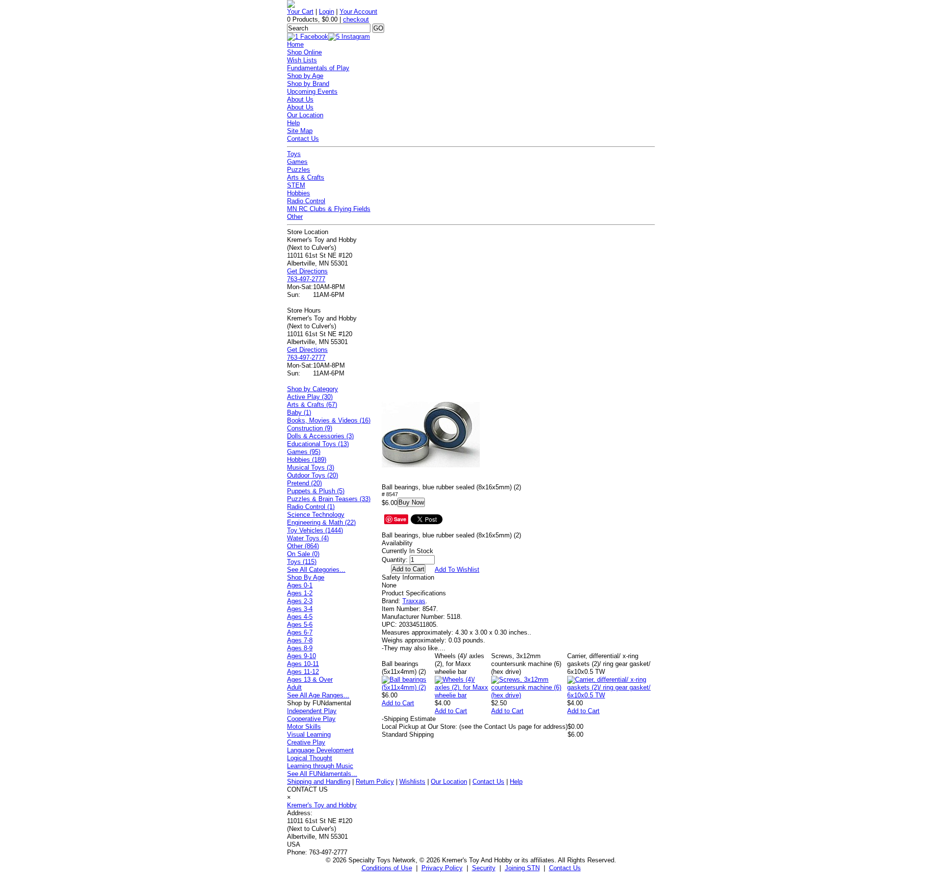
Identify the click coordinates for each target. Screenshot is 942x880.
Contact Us (303, 138)
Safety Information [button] (408, 577)
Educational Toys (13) (318, 444)
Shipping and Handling (318, 781)
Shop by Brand (308, 83)
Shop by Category (312, 389)
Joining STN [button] (522, 868)
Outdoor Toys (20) (312, 475)
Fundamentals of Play (318, 68)
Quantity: (395, 559)
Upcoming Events (312, 91)
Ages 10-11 (303, 663)
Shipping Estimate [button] (409, 718)
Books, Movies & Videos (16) (328, 420)
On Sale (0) (303, 554)
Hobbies (298, 193)
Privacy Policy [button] (442, 868)
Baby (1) (299, 412)
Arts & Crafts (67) (312, 404)
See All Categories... (316, 569)
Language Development (320, 750)
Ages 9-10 (301, 656)
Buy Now (411, 502)
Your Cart (300, 11)
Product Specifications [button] (414, 593)
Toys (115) (301, 561)
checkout (356, 19)
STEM (296, 185)
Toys (294, 154)
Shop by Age (305, 76)
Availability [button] (397, 543)
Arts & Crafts (305, 177)
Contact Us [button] (565, 868)
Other (295, 216)
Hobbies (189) (306, 459)
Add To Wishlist (457, 569)
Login (326, 11)
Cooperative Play (311, 718)
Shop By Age (305, 577)
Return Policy (375, 781)
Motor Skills (304, 726)
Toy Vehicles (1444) (315, 530)
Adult (294, 687)
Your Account (358, 11)
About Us (300, 99)
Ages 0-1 (300, 585)
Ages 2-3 (300, 601)
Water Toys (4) (308, 538)
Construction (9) (309, 428)
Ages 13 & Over (310, 679)
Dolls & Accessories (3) (320, 436)
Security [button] (484, 868)
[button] (431, 434)
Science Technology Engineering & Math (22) (321, 518)
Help (293, 123)
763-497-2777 (306, 279)
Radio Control (306, 201)
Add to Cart (398, 703)
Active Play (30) (310, 396)
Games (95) (303, 451)
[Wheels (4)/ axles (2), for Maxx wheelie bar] (463, 695)
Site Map (300, 130)
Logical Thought (309, 758)
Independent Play (312, 711)
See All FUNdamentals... (322, 773)
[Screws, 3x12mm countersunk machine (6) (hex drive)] (529, 695)
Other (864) (303, 546)
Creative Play (306, 742)
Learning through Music (320, 766)
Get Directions (307, 271)
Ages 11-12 (303, 671)
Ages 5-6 (300, 624)
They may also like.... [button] (413, 648)
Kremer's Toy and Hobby (322, 805)
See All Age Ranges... (318, 695)
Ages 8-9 (300, 648)
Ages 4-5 (300, 616)
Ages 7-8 (300, 640)
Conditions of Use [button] (387, 868)
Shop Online (304, 52)
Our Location (305, 115)
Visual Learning (309, 734)
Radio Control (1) (311, 506)
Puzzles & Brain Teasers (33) (328, 499)
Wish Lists (302, 60)
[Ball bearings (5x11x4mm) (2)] (408, 687)
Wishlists (412, 781)
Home (295, 44)
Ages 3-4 (300, 609)
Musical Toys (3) (310, 467)
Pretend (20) (304, 483)
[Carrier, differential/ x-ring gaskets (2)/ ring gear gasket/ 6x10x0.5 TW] (611, 695)
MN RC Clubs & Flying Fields (328, 209)
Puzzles (298, 169)
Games (297, 161)
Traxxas (413, 601)
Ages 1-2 (300, 593)
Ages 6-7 (300, 632)
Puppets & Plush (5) (315, 491)
